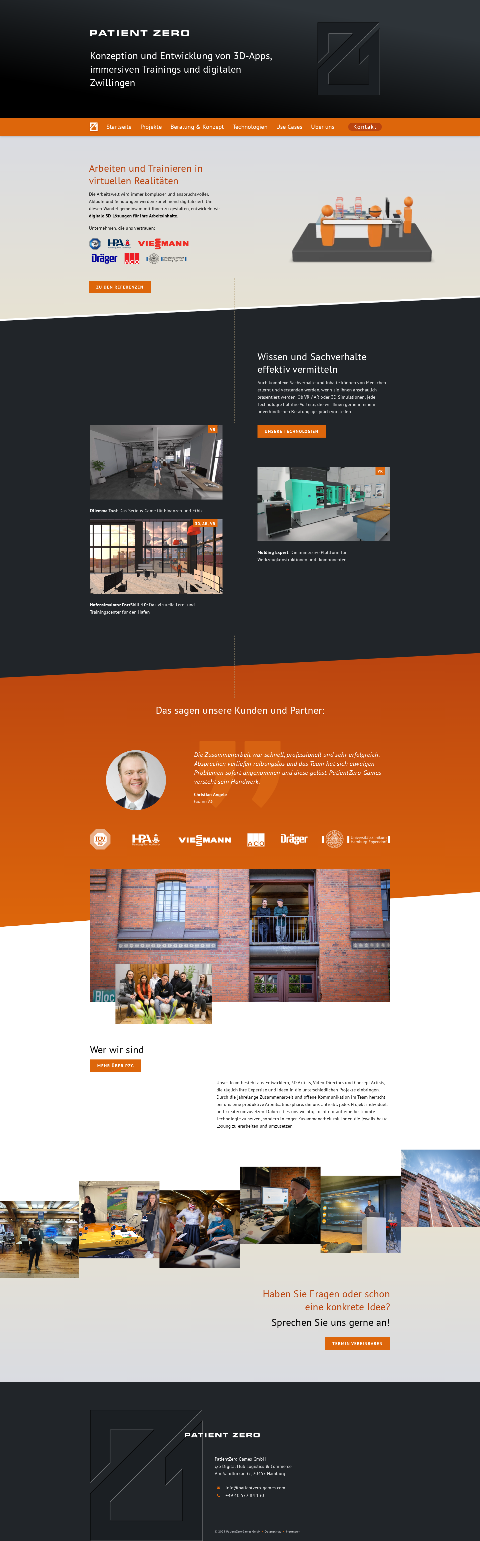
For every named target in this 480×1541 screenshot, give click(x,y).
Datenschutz (273, 1531)
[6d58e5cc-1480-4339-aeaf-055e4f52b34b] (324, 469)
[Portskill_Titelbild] (156, 521)
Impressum (293, 1531)
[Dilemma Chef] (156, 427)
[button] (94, 782)
